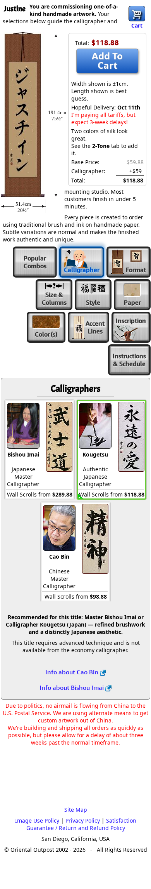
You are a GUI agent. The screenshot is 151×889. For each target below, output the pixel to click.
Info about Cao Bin (72, 672)
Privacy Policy (82, 820)
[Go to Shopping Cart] (137, 13)
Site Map (75, 809)
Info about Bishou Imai (72, 687)
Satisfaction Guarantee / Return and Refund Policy (81, 824)
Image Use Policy (37, 820)
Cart (136, 25)
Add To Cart (107, 60)
